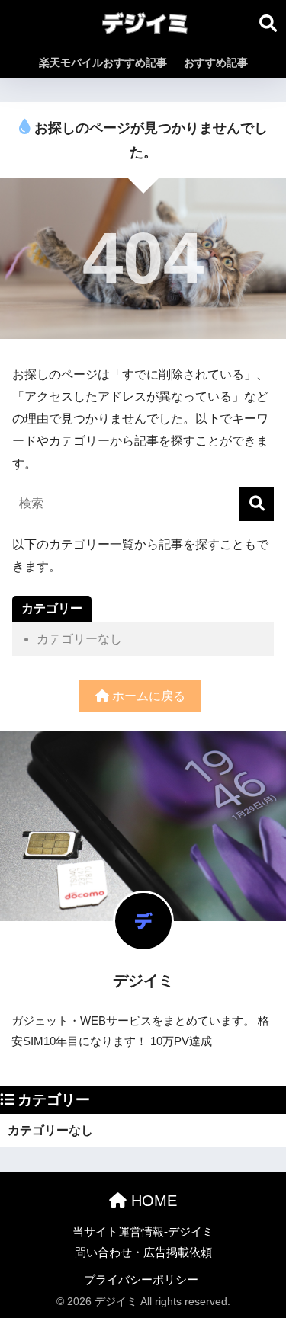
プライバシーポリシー (141, 1280)
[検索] (256, 504)
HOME (152, 1200)
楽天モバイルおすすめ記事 (103, 62)
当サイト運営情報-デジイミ (143, 1232)
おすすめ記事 (216, 62)
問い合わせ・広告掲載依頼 (143, 1252)
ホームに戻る (147, 695)
